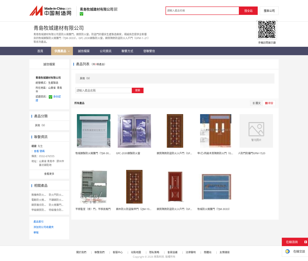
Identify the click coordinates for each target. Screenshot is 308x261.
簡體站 (207, 252)
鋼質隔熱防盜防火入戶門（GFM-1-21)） (179, 209)
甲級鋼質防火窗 (40, 210)
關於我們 (81, 252)
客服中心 (118, 252)
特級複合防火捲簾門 (60, 210)
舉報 (36, 232)
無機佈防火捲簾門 (41, 195)
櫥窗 (270, 103)
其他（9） (41, 125)
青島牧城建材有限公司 (48, 78)
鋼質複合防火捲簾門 (42, 205)
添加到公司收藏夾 (44, 227)
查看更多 (49, 174)
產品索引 (39, 221)
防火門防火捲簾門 (59, 195)
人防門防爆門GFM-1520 (251, 153)
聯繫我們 (99, 252)
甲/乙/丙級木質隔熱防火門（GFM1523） (220, 153)
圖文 (258, 103)
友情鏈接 (225, 252)
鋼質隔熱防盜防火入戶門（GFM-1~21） (179, 153)
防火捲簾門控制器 (59, 205)
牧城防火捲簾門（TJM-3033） (214, 209)
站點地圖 (136, 252)
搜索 (137, 90)
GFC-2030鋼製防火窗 (128, 153)
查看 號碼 (39, 151)
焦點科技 (159, 256)
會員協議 (172, 252)
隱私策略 (154, 252)
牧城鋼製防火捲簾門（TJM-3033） (94, 153)
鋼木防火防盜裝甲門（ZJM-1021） (135, 209)
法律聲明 (191, 252)
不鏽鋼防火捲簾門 (59, 200)
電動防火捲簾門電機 (42, 200)
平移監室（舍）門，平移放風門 (93, 209)
